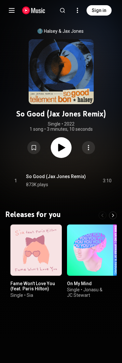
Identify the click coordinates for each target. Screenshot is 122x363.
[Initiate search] (62, 10)
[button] (33, 147)
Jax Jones (73, 31)
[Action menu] (88, 147)
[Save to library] (34, 147)
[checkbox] (107, 181)
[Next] (113, 215)
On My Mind (79, 283)
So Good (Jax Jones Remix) (56, 176)
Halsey (51, 31)
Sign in (99, 10)
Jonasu (91, 289)
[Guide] (12, 10)
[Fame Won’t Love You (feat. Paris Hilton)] (36, 250)
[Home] (33, 10)
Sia (30, 295)
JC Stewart (78, 295)
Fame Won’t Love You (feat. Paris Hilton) (32, 286)
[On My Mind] (92, 250)
